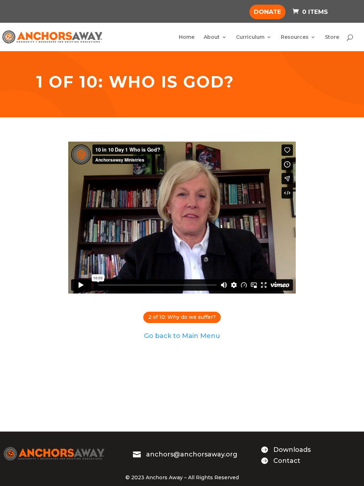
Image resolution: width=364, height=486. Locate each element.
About (212, 37)
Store (332, 37)
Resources (295, 37)
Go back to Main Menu (182, 336)
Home (186, 37)
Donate (267, 11)
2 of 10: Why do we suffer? (182, 317)
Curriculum (250, 37)
